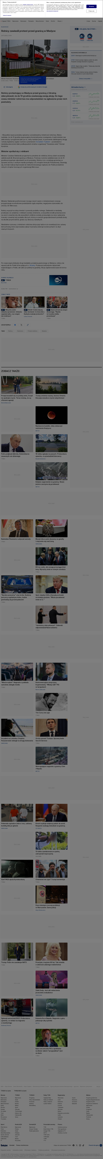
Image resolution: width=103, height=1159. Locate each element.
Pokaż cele (91, 11)
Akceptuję (91, 6)
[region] (51, 9)
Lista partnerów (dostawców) (52, 10)
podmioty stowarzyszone (28, 4)
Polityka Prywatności (7, 15)
